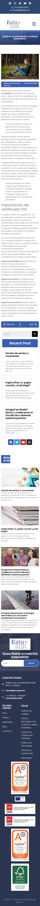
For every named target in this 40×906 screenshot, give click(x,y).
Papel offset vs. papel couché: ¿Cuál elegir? (18, 384)
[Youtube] (25, 3)
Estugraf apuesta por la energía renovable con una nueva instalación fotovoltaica (17, 615)
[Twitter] (20, 3)
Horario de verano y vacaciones (17, 355)
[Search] (35, 334)
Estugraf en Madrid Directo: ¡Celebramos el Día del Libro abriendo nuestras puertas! (19, 414)
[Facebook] (10, 3)
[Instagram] (15, 3)
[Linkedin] (30, 3)
